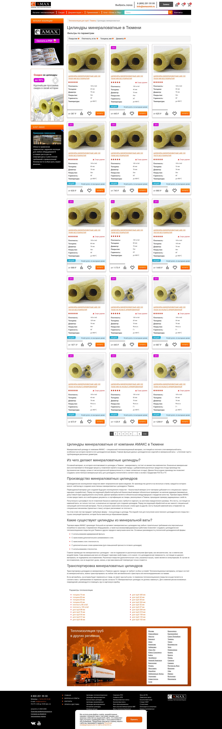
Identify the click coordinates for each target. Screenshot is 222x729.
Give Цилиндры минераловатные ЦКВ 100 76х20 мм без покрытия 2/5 (71, 82)
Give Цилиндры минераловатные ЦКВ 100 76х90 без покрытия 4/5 (118, 236)
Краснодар (152, 663)
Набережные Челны (156, 673)
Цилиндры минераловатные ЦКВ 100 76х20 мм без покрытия (84, 77)
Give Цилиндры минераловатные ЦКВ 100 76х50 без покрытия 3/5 (73, 159)
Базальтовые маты (119, 702)
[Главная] (41, 5)
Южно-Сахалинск (155, 652)
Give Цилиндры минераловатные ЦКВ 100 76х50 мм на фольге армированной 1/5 (112, 390)
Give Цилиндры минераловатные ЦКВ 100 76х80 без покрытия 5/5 (77, 236)
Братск (170, 655)
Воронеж (171, 668)
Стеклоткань (144, 704)
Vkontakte (33, 723)
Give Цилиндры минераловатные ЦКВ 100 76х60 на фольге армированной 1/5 (154, 390)
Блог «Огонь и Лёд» (112, 12)
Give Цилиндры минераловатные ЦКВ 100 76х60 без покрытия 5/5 (120, 159)
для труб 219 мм (138, 612)
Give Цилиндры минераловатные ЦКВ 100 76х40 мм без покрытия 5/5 (120, 82)
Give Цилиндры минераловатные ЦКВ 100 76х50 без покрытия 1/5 (69, 159)
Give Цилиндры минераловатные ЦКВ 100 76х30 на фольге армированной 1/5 (154, 313)
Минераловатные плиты (121, 700)
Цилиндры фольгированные (95, 704)
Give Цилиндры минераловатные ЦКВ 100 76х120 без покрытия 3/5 (73, 313)
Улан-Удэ (151, 650)
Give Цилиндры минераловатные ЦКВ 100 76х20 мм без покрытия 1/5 (69, 82)
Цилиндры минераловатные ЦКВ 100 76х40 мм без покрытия (127, 77)
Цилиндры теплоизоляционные (96, 695)
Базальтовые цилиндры (94, 700)
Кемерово (152, 644)
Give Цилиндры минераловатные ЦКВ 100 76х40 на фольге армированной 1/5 (69, 390)
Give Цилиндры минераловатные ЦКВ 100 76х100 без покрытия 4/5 (160, 236)
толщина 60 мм (79, 597)
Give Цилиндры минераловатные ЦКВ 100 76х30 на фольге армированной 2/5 (156, 313)
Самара (171, 663)
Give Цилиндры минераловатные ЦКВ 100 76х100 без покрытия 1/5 (154, 236)
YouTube (39, 723)
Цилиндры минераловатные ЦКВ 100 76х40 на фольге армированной (84, 385)
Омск (150, 642)
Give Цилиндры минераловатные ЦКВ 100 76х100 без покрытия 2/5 (156, 236)
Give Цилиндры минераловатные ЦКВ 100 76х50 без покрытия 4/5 (75, 159)
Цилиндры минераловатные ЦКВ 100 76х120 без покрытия (84, 308)
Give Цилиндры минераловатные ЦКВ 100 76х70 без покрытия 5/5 (162, 159)
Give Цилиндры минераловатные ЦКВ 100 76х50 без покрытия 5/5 (77, 159)
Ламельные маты (145, 697)
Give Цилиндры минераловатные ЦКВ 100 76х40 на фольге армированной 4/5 (75, 390)
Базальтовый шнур (146, 700)
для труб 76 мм (79, 612)
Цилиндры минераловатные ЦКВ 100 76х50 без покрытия (84, 154)
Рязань (151, 665)
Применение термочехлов (44, 133)
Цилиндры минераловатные (108, 20)
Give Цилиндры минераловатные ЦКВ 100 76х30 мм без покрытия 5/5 (162, 82)
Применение (93, 12)
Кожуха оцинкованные (147, 709)
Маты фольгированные (120, 704)
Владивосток (172, 644)
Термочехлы (144, 711)
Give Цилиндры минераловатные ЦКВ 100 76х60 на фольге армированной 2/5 (156, 390)
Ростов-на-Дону (173, 665)
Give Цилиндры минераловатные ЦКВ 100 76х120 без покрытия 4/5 (75, 313)
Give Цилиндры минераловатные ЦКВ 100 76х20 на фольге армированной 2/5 (114, 313)
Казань (170, 652)
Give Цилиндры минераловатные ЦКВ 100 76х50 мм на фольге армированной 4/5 (118, 390)
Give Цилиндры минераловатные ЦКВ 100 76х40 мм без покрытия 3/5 (116, 82)
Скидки (61, 12)
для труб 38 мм (138, 599)
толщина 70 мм (79, 594)
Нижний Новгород (155, 660)
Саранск (171, 660)
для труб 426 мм (138, 594)
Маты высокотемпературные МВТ (124, 706)
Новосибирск (153, 634)
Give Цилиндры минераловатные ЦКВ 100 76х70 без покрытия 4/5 (160, 159)
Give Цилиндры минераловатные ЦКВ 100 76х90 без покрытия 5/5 (120, 236)
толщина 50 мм (79, 599)
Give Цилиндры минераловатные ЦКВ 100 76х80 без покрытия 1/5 (69, 236)
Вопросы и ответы (72, 698)
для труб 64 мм (79, 614)
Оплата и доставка (72, 704)
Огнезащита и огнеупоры (148, 706)
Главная (68, 695)
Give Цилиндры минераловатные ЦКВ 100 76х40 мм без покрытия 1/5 (112, 82)
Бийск (150, 655)
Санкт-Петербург (174, 636)
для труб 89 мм (79, 609)
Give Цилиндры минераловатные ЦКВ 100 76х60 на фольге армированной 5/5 (162, 390)
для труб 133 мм (138, 617)
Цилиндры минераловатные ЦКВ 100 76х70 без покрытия (169, 154)
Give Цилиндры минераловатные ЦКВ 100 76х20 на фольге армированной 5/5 (120, 313)
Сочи (150, 681)
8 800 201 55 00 (39, 696)
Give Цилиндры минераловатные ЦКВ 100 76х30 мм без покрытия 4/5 (160, 82)
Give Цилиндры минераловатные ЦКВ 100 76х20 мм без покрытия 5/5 (77, 82)
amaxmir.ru (34, 709)
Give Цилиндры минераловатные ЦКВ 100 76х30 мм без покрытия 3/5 (158, 82)
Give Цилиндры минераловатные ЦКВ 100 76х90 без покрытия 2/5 (114, 236)
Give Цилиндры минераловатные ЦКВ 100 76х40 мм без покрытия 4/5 (118, 82)
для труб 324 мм (138, 602)
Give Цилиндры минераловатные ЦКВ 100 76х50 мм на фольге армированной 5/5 (120, 390)
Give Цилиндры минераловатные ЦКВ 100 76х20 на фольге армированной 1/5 (112, 313)
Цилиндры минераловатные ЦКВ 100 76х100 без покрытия (169, 231)
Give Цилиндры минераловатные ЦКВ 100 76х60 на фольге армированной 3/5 (158, 390)
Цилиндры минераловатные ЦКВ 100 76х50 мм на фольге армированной (127, 385)
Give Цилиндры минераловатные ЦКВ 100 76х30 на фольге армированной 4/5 (160, 313)
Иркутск (151, 636)
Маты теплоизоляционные (122, 709)
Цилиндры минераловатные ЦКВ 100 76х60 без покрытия (127, 154)
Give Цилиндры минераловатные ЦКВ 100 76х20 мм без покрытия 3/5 (73, 82)
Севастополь (153, 679)
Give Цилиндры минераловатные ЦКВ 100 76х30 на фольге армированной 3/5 (158, 313)
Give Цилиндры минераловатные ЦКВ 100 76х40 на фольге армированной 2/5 (71, 390)
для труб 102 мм (138, 619)
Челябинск (152, 657)
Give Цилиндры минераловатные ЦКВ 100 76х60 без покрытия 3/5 (116, 159)
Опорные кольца (91, 709)
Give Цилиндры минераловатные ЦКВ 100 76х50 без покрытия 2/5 (71, 159)
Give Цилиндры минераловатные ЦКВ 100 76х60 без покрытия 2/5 (114, 159)
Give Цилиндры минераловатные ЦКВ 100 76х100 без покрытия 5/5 (162, 236)
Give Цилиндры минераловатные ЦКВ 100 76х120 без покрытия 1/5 (69, 313)
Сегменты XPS (118, 697)
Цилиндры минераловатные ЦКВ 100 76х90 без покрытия (127, 231)
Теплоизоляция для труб (79, 20)
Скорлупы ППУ (118, 695)
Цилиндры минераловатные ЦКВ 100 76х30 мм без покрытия (169, 77)
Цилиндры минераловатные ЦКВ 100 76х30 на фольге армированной (169, 308)
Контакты (178, 12)
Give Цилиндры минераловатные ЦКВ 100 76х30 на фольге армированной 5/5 (162, 313)
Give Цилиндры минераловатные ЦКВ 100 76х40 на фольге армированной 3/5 (73, 390)
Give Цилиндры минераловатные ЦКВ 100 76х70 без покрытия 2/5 (156, 159)
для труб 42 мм (138, 597)
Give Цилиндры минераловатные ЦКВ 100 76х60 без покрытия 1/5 (112, 159)
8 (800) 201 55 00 (146, 3)
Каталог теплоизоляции (43, 12)
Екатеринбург (173, 634)
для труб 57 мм (79, 617)
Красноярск (172, 631)
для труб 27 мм (138, 607)
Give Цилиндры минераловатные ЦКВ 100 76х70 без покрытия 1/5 (154, 159)
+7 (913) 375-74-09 (44, 699)
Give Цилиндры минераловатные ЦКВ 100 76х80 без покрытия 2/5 (71, 236)
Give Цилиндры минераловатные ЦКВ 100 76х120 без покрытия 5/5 (77, 313)
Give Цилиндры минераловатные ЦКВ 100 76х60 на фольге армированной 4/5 (160, 390)
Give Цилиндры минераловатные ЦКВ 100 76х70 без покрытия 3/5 (158, 159)
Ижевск (170, 673)
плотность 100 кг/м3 (81, 607)
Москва (151, 631)
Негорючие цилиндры (93, 706)
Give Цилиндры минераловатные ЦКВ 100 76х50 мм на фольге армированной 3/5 (116, 390)
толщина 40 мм (79, 602)
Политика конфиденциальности (41, 711)
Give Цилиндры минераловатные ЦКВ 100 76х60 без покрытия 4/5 (118, 159)
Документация (75, 12)
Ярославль (152, 668)
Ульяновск (152, 676)
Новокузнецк (172, 650)
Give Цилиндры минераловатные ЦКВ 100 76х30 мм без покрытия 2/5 (156, 82)
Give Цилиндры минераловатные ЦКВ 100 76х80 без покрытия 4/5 (75, 236)
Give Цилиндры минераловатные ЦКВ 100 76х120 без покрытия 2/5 (71, 313)
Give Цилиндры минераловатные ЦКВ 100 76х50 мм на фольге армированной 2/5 (114, 390)
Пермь (170, 657)
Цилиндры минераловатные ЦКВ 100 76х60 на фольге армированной (169, 385)
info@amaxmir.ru (146, 6)
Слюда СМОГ (144, 702)
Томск (170, 642)
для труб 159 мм (138, 614)
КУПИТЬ (100, 113)
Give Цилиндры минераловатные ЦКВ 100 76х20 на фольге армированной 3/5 (116, 313)
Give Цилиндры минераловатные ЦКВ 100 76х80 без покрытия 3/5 (73, 236)
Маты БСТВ (144, 695)
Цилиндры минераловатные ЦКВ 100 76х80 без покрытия (84, 231)
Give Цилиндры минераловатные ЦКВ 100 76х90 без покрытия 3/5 (116, 236)
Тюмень (93, 20)
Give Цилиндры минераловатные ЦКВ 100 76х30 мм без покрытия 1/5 (154, 82)
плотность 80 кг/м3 (80, 604)
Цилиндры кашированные (95, 702)
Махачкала (172, 679)
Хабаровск (152, 647)
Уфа (169, 671)
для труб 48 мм (79, 619)
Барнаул (151, 639)
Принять (134, 719)
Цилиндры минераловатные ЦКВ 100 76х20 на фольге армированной (127, 308)
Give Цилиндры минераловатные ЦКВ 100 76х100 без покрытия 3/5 (158, 236)
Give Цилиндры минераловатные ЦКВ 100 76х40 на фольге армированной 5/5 (77, 390)
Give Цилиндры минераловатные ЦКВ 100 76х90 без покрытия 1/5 (112, 236)
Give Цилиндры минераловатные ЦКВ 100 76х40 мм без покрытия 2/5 (114, 82)
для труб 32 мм (138, 604)
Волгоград (171, 676)
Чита (169, 647)
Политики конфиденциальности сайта (96, 724)
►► (145, 433)
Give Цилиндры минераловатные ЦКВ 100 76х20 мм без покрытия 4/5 (75, 82)
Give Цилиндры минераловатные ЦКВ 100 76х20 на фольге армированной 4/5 (118, 313)
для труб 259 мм (138, 609)
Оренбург (152, 671)
